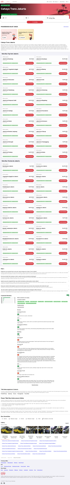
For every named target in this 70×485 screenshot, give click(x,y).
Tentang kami (3, 462)
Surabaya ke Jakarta (41, 166)
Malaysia (16, 470)
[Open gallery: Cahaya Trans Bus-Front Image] (7, 430)
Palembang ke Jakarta (8, 187)
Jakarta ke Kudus (40, 152)
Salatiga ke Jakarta (41, 207)
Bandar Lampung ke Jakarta (10, 228)
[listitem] (3, 30)
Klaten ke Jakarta (40, 228)
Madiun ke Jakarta (41, 249)
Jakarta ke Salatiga (8, 110)
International (39, 470)
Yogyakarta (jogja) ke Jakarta (10, 176)
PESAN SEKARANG (29, 63)
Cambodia (26, 470)
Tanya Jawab (23, 466)
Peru (35, 470)
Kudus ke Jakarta (7, 249)
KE (28, 17)
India (2, 470)
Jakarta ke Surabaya (41, 59)
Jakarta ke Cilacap (41, 131)
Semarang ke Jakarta (41, 197)
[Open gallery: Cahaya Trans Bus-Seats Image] (57, 430)
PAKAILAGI (23, 37)
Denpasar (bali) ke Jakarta (9, 207)
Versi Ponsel (21, 462)
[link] (9, 34)
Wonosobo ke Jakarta (8, 197)
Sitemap (15, 462)
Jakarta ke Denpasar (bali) (9, 100)
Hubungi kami (10, 462)
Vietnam (21, 470)
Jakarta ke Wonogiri (8, 142)
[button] (57, 18)
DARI (6, 17)
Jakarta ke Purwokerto (42, 110)
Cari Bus (36, 22)
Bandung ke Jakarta (8, 166)
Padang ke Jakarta (41, 259)
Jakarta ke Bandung (8, 59)
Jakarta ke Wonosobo (8, 79)
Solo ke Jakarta (40, 187)
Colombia (31, 470)
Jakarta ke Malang (41, 69)
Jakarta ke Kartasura (41, 121)
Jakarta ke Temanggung (42, 142)
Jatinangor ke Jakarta (8, 259)
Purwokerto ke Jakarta (42, 238)
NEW (5, 37)
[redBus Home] (2, 1)
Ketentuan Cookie (15, 466)
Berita (28, 466)
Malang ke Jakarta (41, 176)
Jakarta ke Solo (40, 79)
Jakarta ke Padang (7, 152)
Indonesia (6, 470)
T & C (2, 466)
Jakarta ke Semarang (41, 90)
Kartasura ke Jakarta (8, 218)
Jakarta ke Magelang (41, 100)
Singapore (11, 470)
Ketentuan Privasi (7, 466)
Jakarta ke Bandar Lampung (10, 131)
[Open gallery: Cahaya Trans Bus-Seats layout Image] (32, 430)
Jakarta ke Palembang (8, 90)
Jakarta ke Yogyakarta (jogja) (10, 69)
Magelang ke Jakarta (41, 218)
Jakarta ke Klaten (7, 121)
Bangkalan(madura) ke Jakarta (11, 238)
